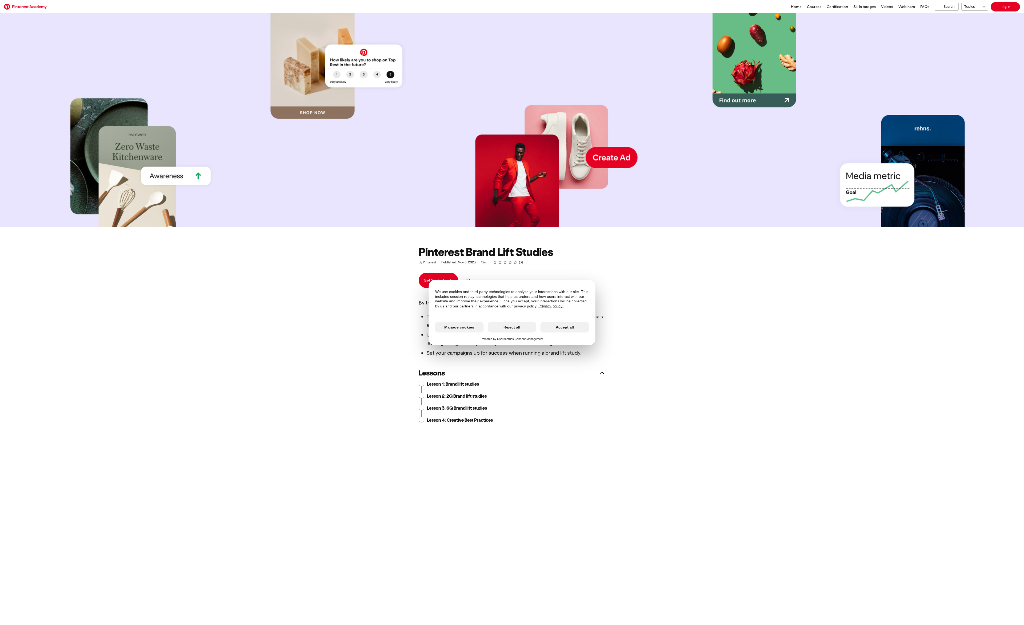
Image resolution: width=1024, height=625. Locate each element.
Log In (1005, 7)
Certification (837, 7)
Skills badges (864, 7)
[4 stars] (510, 262)
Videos (887, 7)
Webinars (906, 7)
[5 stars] (515, 262)
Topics (969, 7)
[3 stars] (505, 262)
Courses (814, 7)
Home (796, 7)
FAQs (924, 7)
